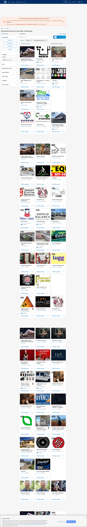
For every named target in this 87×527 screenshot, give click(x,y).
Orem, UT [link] (22, 105)
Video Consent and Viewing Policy (27, 524)
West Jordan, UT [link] (39, 179)
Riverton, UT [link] (23, 472)
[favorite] (32, 65)
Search (7, 28)
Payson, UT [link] (54, 430)
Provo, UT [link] (54, 61)
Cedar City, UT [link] (23, 61)
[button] (16, 57)
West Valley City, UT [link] (24, 126)
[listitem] (27, 56)
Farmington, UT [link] (23, 311)
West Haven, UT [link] (23, 494)
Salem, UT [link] (38, 245)
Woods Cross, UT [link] (40, 105)
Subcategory (4, 59)
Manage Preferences (61, 521)
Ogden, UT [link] (54, 82)
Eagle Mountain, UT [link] (24, 179)
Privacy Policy (40, 523)
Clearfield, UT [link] (54, 409)
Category (4, 56)
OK (85, 516)
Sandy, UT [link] (22, 245)
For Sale (10, 40)
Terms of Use (34, 523)
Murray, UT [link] (23, 290)
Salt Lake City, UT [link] (40, 83)
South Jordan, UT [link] (55, 179)
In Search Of (10, 43)
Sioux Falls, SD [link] (54, 451)
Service (10, 49)
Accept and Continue (71, 521)
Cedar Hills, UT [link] (54, 157)
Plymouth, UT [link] (39, 472)
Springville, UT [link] (39, 386)
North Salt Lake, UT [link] (40, 126)
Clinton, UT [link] (54, 127)
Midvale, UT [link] (23, 267)
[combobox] (10, 57)
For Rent (10, 46)
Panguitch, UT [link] (39, 60)
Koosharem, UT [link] (39, 157)
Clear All (22, 40)
